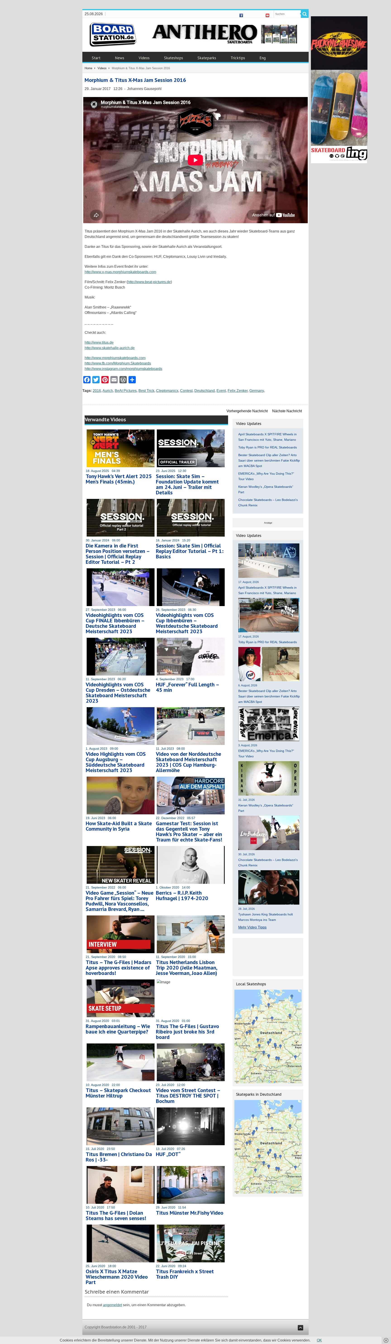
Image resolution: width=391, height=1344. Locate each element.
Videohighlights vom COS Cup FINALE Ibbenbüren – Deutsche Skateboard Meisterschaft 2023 (115, 623)
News (119, 57)
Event (221, 391)
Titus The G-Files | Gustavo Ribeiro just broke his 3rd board (187, 1032)
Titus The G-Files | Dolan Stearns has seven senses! (116, 1215)
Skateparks (207, 57)
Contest (186, 391)
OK (319, 1340)
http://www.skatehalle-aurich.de (110, 348)
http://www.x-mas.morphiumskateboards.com (120, 272)
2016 (97, 391)
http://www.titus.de (99, 342)
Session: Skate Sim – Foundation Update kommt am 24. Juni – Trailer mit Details (187, 484)
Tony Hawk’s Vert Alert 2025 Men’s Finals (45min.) (119, 479)
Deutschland (204, 391)
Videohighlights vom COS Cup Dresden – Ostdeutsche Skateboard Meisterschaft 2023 (118, 692)
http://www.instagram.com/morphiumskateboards (123, 369)
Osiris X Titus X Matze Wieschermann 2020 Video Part (117, 1277)
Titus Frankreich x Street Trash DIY (185, 1274)
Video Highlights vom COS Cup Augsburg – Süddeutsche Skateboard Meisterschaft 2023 (116, 762)
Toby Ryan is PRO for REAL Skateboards (267, 447)
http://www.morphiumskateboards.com (115, 358)
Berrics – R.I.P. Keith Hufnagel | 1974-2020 (182, 895)
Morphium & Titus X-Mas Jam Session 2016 (135, 79)
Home (88, 68)
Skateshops (173, 57)
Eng (263, 57)
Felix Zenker (238, 391)
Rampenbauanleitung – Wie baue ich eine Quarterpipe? (118, 1029)
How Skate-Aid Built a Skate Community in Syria (119, 826)
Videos (144, 57)
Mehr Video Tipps (252, 927)
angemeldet (112, 1305)
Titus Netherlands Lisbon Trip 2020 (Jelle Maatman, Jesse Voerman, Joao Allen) (186, 968)
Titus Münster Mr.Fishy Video (189, 1212)
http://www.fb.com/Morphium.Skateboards (118, 363)
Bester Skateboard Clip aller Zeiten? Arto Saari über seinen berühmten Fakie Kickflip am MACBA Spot (269, 460)
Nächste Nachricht (287, 411)
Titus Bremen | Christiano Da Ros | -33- (119, 1157)
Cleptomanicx (167, 391)
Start (96, 57)
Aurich (108, 391)
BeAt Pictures (126, 391)
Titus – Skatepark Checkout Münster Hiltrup (118, 1093)
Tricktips (238, 57)
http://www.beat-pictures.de (149, 282)
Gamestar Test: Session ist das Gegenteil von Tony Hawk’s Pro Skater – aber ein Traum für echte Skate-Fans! (189, 831)
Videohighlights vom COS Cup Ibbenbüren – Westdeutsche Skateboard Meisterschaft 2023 (187, 623)
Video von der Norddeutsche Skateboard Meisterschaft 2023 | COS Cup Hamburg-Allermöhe (188, 762)
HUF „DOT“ (168, 1154)
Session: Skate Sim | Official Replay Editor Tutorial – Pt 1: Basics (190, 551)
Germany (256, 391)
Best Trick (146, 391)
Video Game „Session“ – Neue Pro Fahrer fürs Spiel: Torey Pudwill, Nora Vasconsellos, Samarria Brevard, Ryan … (119, 901)
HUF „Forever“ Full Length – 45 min (187, 687)
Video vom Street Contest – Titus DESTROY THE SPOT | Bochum (188, 1096)
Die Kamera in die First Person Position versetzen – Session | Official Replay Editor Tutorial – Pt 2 (118, 553)
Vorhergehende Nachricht (247, 411)
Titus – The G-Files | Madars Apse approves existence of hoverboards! (118, 968)
